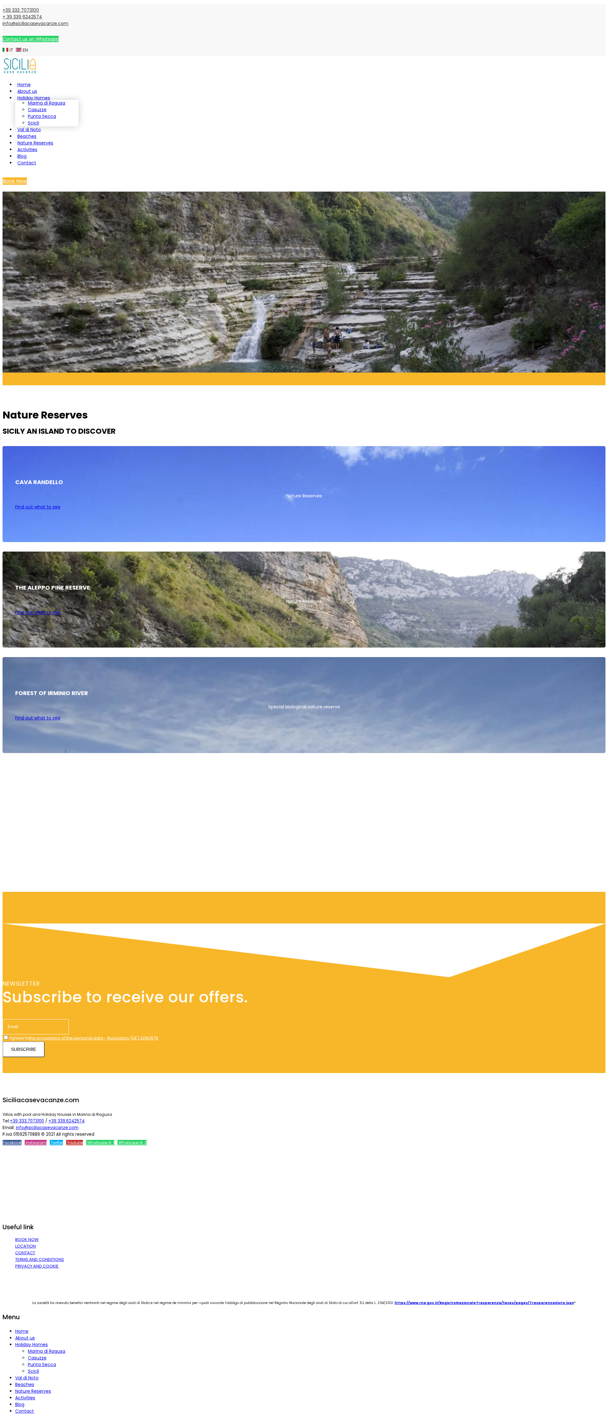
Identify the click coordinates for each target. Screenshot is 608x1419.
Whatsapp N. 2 (132, 1142)
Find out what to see (37, 507)
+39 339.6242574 (66, 1121)
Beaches (26, 136)
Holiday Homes (33, 98)
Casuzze (37, 109)
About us (27, 91)
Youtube (74, 1142)
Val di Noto (29, 129)
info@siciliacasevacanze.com (35, 23)
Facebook (12, 1142)
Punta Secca (42, 116)
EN (25, 50)
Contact (26, 163)
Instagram (36, 1142)
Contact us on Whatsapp (31, 39)
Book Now (15, 181)
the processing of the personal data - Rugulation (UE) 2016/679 (93, 1038)
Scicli (33, 123)
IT (11, 50)
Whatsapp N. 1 (100, 1142)
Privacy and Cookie (37, 1266)
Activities (27, 149)
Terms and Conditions (39, 1259)
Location (25, 1246)
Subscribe (23, 1049)
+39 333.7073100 (27, 1121)
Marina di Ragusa (46, 103)
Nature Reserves (35, 143)
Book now (27, 1240)
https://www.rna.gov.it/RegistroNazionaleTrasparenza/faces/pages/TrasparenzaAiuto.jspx (484, 1303)
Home (24, 84)
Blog (22, 156)
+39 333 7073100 (21, 10)
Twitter (56, 1142)
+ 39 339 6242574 (22, 17)
